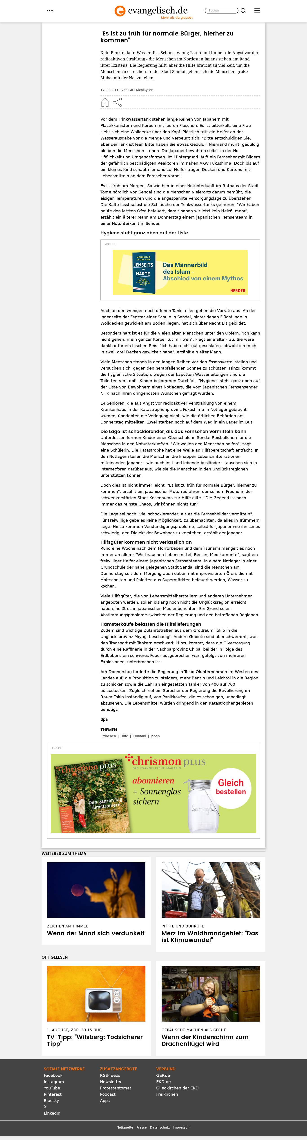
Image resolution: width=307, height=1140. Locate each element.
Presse (141, 1127)
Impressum (182, 1127)
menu (50, 10)
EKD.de (163, 1081)
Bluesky (51, 1100)
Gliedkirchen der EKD (177, 1088)
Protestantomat (115, 1088)
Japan (155, 736)
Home (104, 102)
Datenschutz (160, 1127)
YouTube (52, 1088)
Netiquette (125, 1127)
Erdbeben (108, 736)
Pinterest (53, 1094)
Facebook (53, 1075)
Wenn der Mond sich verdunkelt (96, 933)
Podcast (108, 1094)
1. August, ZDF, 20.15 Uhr (74, 1030)
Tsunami (139, 736)
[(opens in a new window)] (180, 272)
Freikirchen (167, 1094)
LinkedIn (52, 1113)
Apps (105, 1100)
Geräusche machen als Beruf (194, 1030)
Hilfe (124, 736)
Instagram (54, 1081)
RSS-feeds (110, 1075)
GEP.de (163, 1075)
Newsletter (111, 1081)
